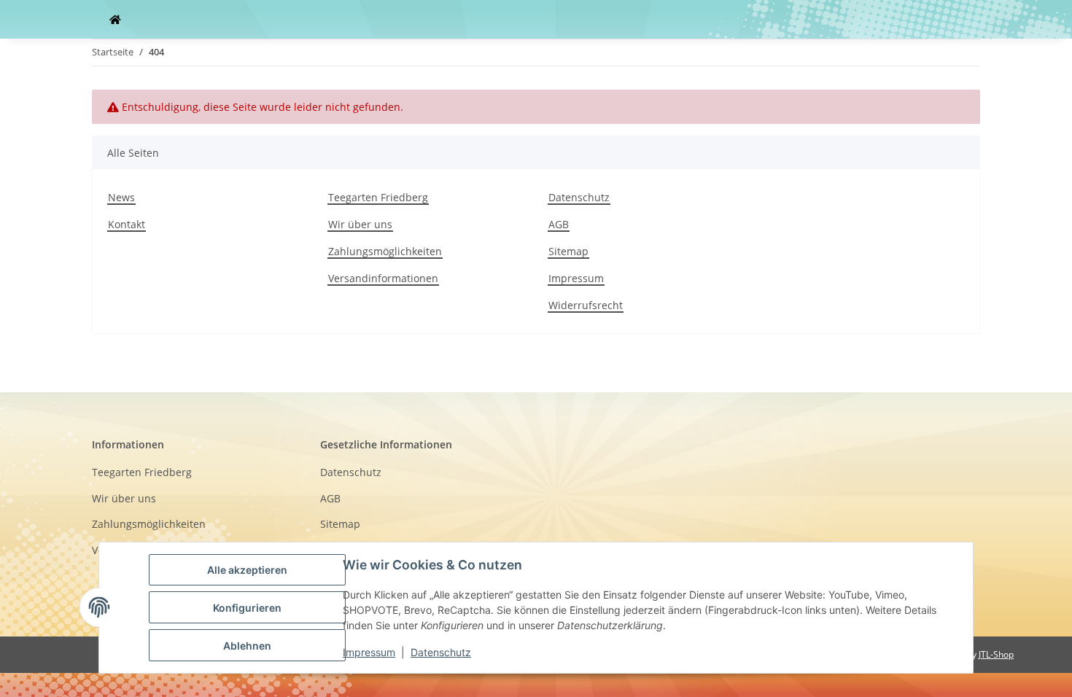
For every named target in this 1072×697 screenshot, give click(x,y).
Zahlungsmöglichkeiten (385, 251)
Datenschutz (579, 197)
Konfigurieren (247, 607)
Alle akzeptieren (247, 570)
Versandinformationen (383, 278)
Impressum (576, 278)
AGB (558, 224)
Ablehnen (247, 645)
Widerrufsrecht (585, 305)
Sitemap (568, 251)
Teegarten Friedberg (378, 197)
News (121, 197)
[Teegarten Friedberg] (115, 19)
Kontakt (126, 224)
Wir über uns (360, 224)
